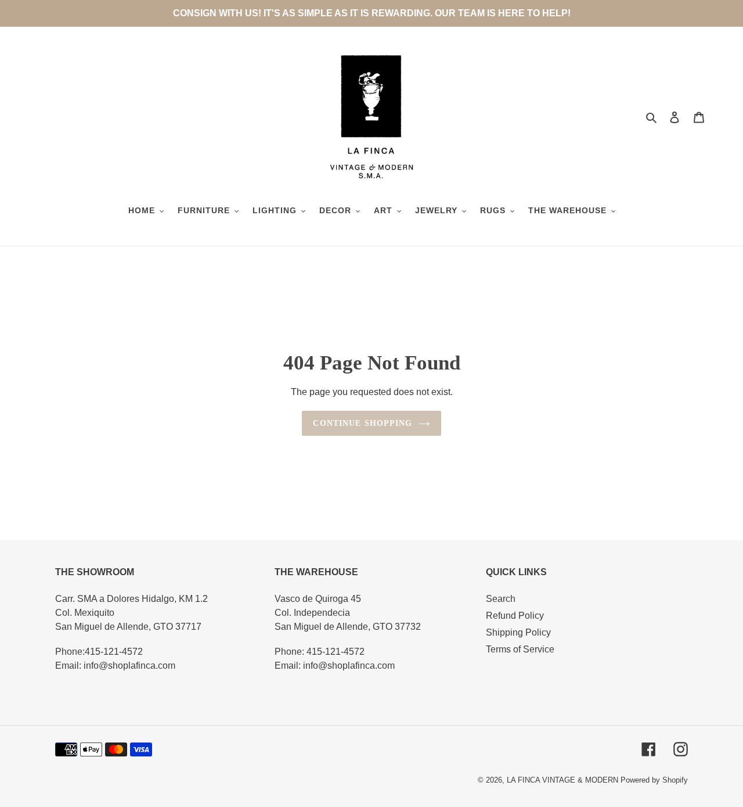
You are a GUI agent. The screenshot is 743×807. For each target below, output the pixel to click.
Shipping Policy (518, 632)
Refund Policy (515, 616)
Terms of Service (520, 649)
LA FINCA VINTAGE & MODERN (562, 780)
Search (500, 599)
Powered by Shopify (654, 780)
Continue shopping (362, 423)
